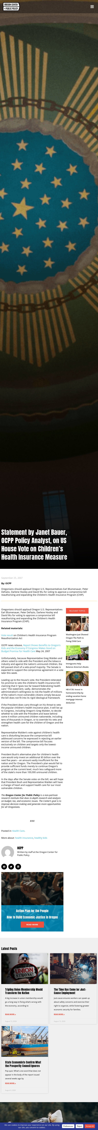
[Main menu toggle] (92, 6)
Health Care (18, 830)
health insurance (24, 837)
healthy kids (40, 837)
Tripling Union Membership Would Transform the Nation (24, 991)
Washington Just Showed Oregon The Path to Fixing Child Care (77, 637)
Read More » (10, 1014)
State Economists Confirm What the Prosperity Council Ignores (23, 1064)
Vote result (7, 635)
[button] (4, 867)
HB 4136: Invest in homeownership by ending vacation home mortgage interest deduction (76, 696)
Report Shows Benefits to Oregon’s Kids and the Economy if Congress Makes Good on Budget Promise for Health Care (30, 648)
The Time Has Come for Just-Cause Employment (70, 991)
